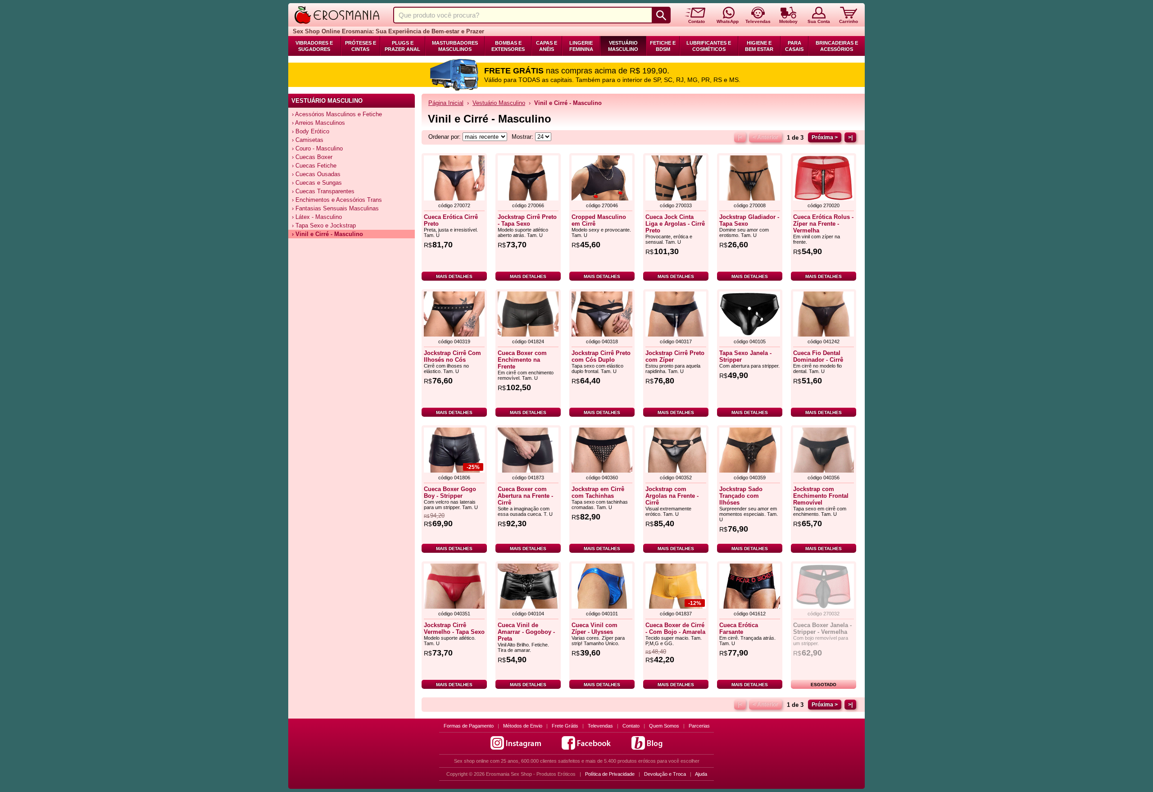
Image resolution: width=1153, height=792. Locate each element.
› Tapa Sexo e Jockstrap (324, 225)
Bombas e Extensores (508, 46)
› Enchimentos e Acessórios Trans (337, 199)
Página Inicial (445, 103)
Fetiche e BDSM (663, 46)
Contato (631, 725)
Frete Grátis (565, 725)
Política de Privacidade (610, 774)
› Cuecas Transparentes (323, 191)
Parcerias (699, 725)
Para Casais (794, 46)
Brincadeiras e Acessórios (837, 46)
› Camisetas (307, 140)
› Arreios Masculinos (318, 122)
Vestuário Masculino (623, 46)
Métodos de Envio (522, 725)
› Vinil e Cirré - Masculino (327, 234)
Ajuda (701, 774)
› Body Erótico (310, 131)
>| (850, 137)
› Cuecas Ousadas (316, 174)
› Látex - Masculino (317, 217)
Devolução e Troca (665, 774)
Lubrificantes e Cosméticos (708, 46)
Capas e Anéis (546, 46)
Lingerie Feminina (581, 46)
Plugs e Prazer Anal (402, 46)
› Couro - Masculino (317, 148)
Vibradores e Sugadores (314, 46)
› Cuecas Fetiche (314, 165)
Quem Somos (664, 725)
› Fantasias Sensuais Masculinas (335, 208)
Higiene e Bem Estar (759, 46)
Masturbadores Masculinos (455, 46)
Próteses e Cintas (360, 46)
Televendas (600, 725)
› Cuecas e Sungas (317, 182)
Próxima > (825, 137)
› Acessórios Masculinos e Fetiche (337, 114)
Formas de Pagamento (469, 725)
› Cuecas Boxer (312, 157)
